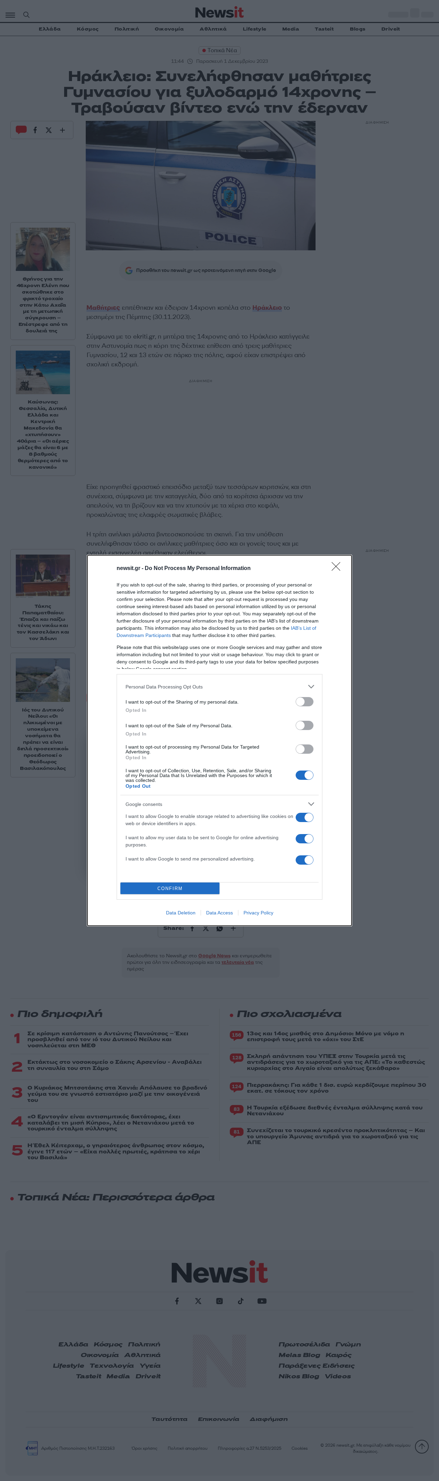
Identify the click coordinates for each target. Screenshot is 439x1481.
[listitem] (219, 686)
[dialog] (219, 740)
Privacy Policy (258, 912)
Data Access (219, 912)
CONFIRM (170, 888)
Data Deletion (180, 912)
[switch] (304, 701)
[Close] (338, 568)
